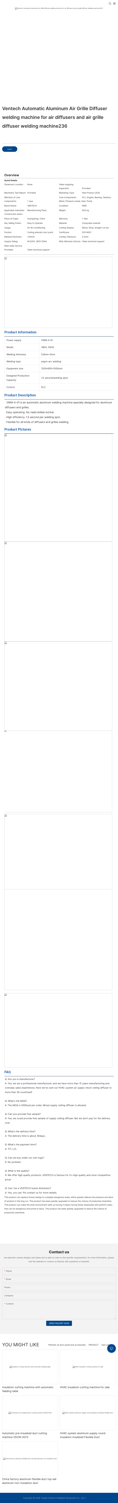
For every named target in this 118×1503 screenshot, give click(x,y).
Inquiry (9, 149)
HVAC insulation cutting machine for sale (85, 1387)
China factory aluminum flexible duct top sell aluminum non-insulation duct (29, 1481)
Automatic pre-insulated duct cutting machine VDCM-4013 (24, 1435)
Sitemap (91, 1498)
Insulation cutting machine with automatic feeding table (27, 1389)
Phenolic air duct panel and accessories (67, 1345)
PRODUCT (93, 1345)
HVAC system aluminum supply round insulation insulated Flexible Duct (82, 1435)
